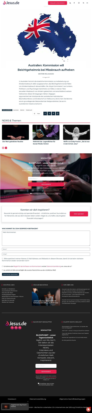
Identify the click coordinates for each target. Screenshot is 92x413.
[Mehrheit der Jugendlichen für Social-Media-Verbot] (46, 132)
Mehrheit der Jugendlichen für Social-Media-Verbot (74, 337)
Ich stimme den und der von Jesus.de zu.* (38, 266)
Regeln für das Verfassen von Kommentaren (27, 266)
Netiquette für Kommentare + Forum (12, 296)
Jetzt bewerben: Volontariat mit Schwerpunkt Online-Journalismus (45, 302)
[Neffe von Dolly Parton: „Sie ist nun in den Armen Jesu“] (76, 132)
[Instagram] (79, 3)
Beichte (22, 110)
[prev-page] (3, 148)
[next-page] (6, 148)
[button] (70, 3)
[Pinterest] (53, 113)
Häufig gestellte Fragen (9, 294)
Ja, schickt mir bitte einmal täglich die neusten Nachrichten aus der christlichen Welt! (29, 270)
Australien (16, 110)
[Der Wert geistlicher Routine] (15, 132)
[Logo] (16, 323)
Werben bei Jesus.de (8, 302)
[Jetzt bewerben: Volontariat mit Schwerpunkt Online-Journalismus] (46, 297)
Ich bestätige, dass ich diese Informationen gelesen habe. (47, 194)
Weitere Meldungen (46, 74)
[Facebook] (74, 3)
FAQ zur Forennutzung (8, 298)
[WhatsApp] (57, 113)
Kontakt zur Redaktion (8, 289)
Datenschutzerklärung (54, 266)
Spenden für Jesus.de (8, 300)
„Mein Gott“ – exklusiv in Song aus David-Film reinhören (75, 330)
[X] (83, 3)
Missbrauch (29, 110)
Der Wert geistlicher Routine (12, 141)
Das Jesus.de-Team (7, 292)
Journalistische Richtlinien (9, 290)
